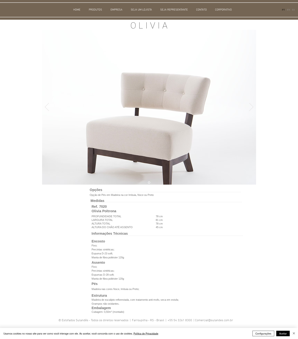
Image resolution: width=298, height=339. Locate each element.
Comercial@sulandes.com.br (214, 320)
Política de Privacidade (145, 333)
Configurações (263, 333)
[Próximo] (251, 107)
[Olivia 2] (149, 183)
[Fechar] (294, 333)
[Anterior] (47, 107)
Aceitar (283, 333)
